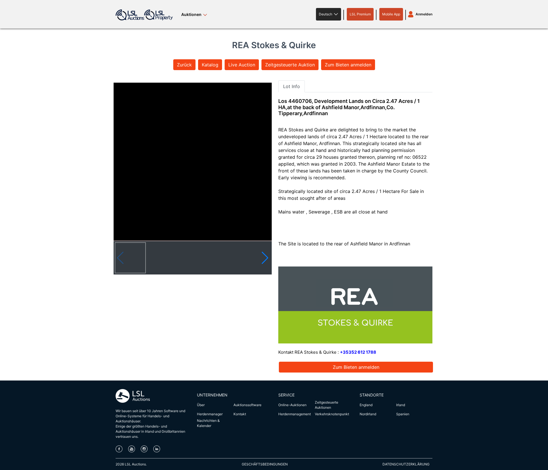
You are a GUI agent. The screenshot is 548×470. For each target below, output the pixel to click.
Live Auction (241, 65)
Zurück (184, 65)
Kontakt (239, 414)
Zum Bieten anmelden (348, 65)
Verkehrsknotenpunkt (332, 414)
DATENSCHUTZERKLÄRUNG (406, 464)
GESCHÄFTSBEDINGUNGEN (265, 464)
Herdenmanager (210, 414)
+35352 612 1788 (358, 352)
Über (201, 405)
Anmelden (424, 14)
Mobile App (391, 14)
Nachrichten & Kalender (208, 423)
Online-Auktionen (292, 405)
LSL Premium (360, 14)
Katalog (210, 65)
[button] (328, 14)
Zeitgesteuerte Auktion (290, 65)
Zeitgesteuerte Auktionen (326, 405)
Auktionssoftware (247, 405)
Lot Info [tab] (291, 86)
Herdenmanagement (294, 414)
